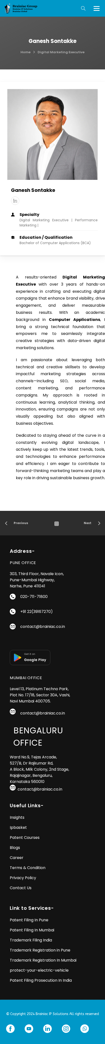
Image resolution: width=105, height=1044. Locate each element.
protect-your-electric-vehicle (39, 970)
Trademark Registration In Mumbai (43, 960)
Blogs (15, 847)
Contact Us (21, 888)
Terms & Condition (27, 868)
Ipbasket (18, 827)
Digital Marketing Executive (61, 52)
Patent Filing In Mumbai (32, 930)
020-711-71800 (34, 596)
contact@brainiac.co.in (42, 626)
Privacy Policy (23, 878)
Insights (17, 817)
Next (87, 523)
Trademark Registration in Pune (40, 950)
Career (16, 857)
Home (26, 52)
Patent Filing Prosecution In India (41, 980)
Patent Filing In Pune (29, 920)
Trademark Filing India (31, 940)
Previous (21, 523)
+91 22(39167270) (36, 611)
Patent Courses (25, 837)
